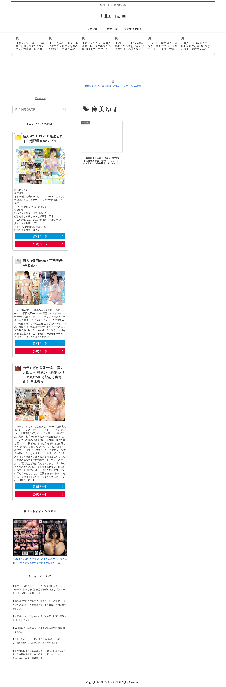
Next (214, 54)
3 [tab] (118, 77)
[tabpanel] (30, 53)
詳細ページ (40, 236)
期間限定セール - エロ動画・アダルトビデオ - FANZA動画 (113, 86)
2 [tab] (113, 77)
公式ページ (40, 244)
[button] (65, 109)
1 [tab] (108, 77)
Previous (11, 54)
